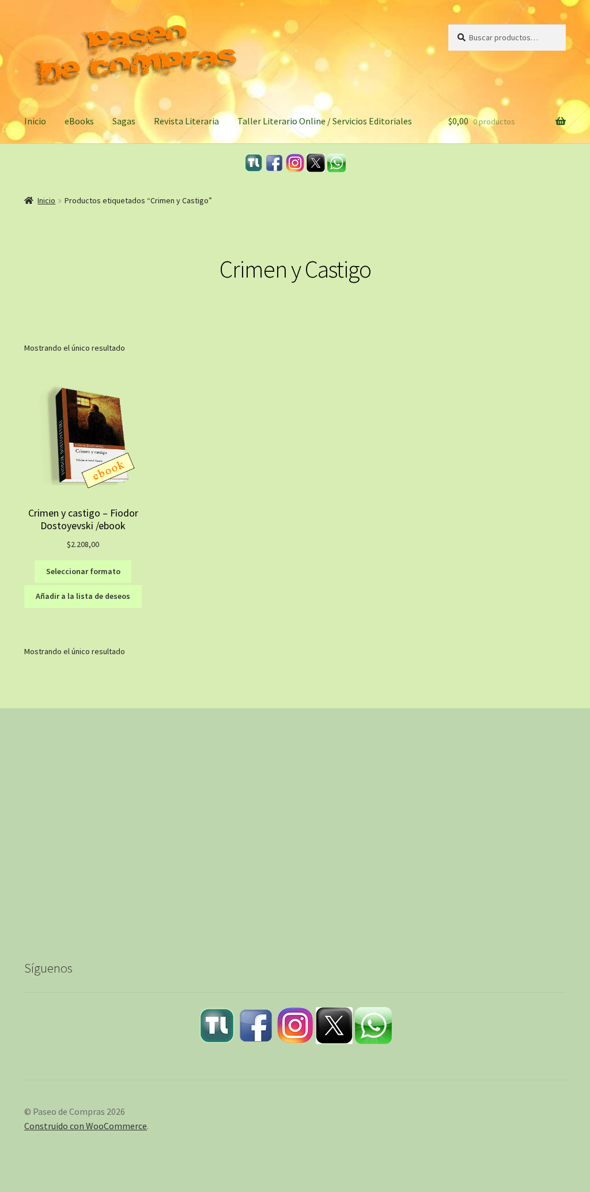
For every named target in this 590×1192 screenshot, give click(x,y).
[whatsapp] (336, 163)
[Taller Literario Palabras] (253, 162)
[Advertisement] (295, 843)
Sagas (123, 121)
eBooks (79, 121)
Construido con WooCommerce (85, 1126)
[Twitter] (315, 163)
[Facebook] (274, 163)
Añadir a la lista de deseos (83, 596)
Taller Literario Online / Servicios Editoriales (324, 121)
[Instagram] (295, 163)
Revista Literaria (186, 121)
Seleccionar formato (83, 571)
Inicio (35, 121)
